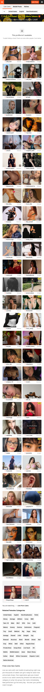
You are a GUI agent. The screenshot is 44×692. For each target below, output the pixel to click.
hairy (34, 631)
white (10, 644)
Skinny (5, 619)
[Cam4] (11, 2)
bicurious (14, 639)
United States (13, 11)
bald (16, 644)
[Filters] (4, 11)
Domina (19, 627)
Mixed (12, 656)
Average (12, 619)
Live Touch (27, 648)
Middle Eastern (14, 652)
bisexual (5, 639)
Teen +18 (6, 623)
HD (34, 648)
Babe (12, 623)
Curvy (26, 619)
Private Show (7, 648)
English (21, 11)
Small (10, 631)
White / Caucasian (21, 656)
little (19, 635)
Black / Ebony (31, 652)
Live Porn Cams (23, 606)
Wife (23, 623)
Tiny (4, 631)
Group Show (17, 648)
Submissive (27, 627)
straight (25, 635)
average (5, 635)
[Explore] (2, 2)
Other (22, 644)
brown (34, 639)
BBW (32, 619)
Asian (23, 652)
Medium (16, 631)
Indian (5, 656)
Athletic (19, 619)
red (39, 639)
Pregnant (37, 627)
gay (32, 635)
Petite (36, 615)
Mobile (5, 652)
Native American (8, 660)
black (20, 639)
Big (23, 631)
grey (4, 644)
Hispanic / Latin (34, 656)
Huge (28, 631)
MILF (18, 623)
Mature (5, 627)
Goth (34, 623)
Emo (28, 623)
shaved (13, 635)
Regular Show (30, 644)
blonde (27, 639)
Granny (12, 627)
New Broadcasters (31, 11)
